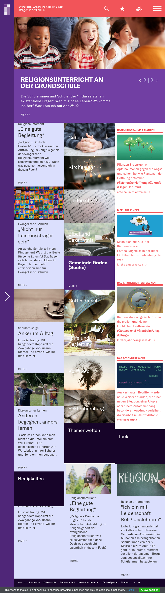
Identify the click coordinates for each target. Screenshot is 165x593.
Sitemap (125, 582)
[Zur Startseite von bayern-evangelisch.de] (7, 9)
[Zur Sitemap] (141, 8)
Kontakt (22, 582)
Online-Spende (110, 582)
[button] (140, 81)
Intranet (137, 582)
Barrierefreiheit (67, 582)
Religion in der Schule (31, 10)
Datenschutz (49, 582)
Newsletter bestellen (88, 582)
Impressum (34, 582)
